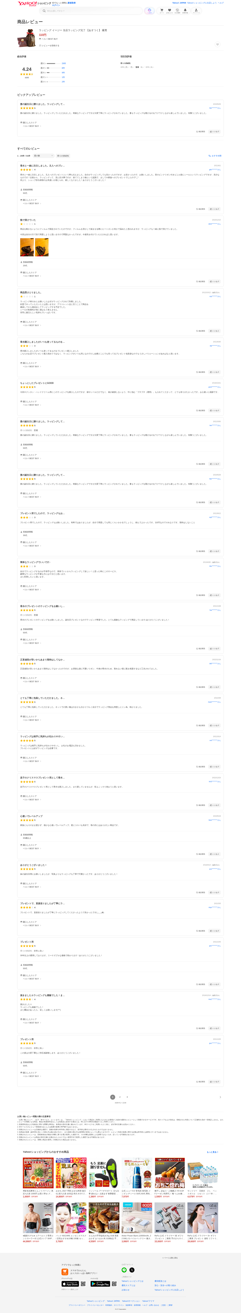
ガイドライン (119, 1305)
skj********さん (215, 346)
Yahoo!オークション (131, 1301)
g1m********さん (215, 387)
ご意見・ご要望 (166, 1305)
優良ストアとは (128, 1285)
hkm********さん (215, 820)
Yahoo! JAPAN (179, 3)
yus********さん (215, 869)
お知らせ (125, 1290)
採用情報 (137, 1305)
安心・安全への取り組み (165, 1285)
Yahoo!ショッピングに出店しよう (202, 3)
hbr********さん (215, 108)
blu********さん (215, 566)
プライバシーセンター (95, 1305)
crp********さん (215, 296)
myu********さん (215, 907)
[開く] (27, 247)
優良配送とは (160, 1281)
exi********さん (215, 740)
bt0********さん (215, 664)
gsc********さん (215, 946)
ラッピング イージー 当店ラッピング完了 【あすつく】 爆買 (73, 30)
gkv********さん (215, 170)
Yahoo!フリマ (148, 1301)
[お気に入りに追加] (217, 44)
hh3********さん (215, 782)
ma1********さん (215, 999)
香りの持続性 (63, 156)
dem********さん (215, 224)
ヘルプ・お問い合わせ (150, 1305)
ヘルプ (221, 3)
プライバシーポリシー (77, 1305)
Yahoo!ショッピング (96, 1301)
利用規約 (108, 1305)
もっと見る (212, 1152)
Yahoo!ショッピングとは (132, 1281)
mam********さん (214, 702)
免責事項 (129, 1305)
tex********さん (215, 425)
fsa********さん (215, 610)
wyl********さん (215, 517)
